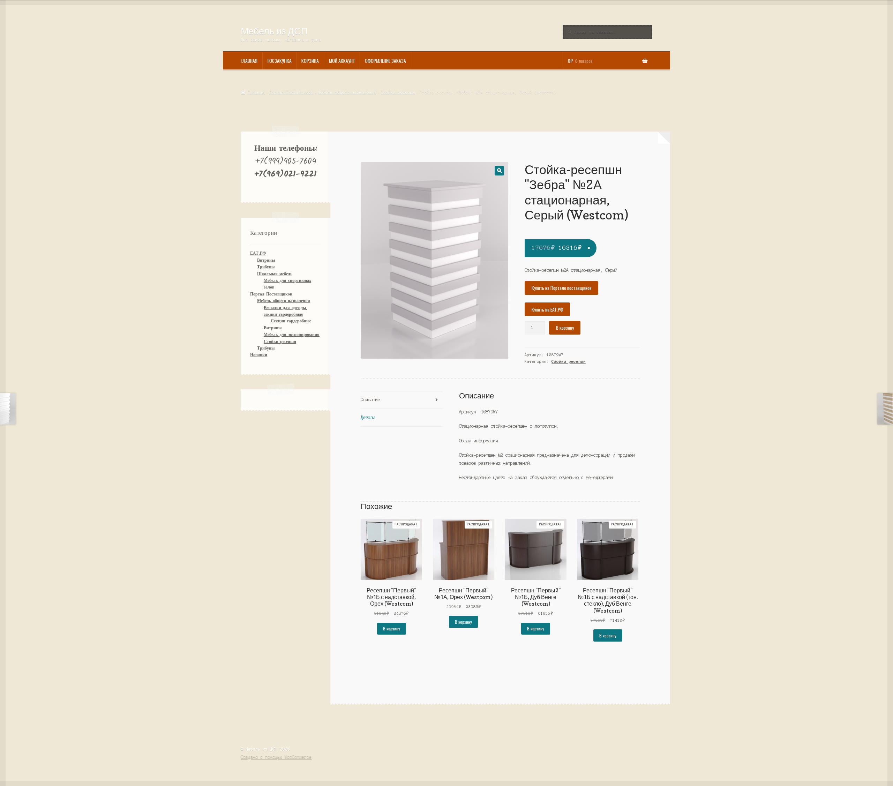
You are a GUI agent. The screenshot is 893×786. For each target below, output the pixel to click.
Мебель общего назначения (347, 92)
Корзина (310, 60)
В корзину (565, 327)
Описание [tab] (370, 399)
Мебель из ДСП (274, 31)
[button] (499, 170)
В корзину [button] (391, 628)
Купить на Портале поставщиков (562, 287)
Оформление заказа (385, 60)
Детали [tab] (368, 417)
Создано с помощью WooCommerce (276, 757)
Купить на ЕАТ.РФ (547, 309)
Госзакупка (280, 60)
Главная (249, 60)
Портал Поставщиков (291, 92)
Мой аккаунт (342, 60)
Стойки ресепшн (398, 92)
